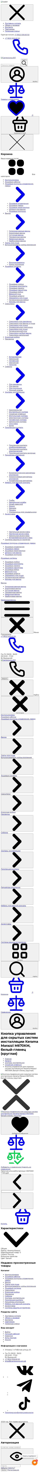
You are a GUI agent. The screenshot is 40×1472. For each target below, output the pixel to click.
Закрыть (4, 678)
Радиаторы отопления (10, 887)
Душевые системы (9, 776)
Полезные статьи (12, 31)
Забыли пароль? (8, 1468)
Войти (7, 1332)
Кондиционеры (8, 715)
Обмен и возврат (12, 25)
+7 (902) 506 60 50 (21, 35)
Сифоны (4, 832)
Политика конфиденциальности (19, 1413)
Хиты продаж (10, 1338)
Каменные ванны (8, 600)
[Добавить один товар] (17, 1201)
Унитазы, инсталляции (10, 851)
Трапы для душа (8, 755)
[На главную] (8, 58)
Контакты (9, 27)
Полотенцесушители (10, 869)
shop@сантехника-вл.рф (15, 1361)
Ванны (4, 737)
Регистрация (13, 1470)
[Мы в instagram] (24, 1411)
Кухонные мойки (8, 812)
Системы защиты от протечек (13, 942)
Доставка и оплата (13, 23)
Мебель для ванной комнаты (13, 906)
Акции (8, 1340)
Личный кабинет (12, 1334)
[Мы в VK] (24, 1377)
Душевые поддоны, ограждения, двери (18, 719)
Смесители (5, 794)
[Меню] (17, 609)
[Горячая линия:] (17, 669)
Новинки (9, 1336)
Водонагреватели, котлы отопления (16, 757)
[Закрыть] (17, 625)
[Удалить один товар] (17, 1182)
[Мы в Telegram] (24, 1393)
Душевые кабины (8, 717)
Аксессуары (6, 924)
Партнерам (10, 29)
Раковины (5, 814)
